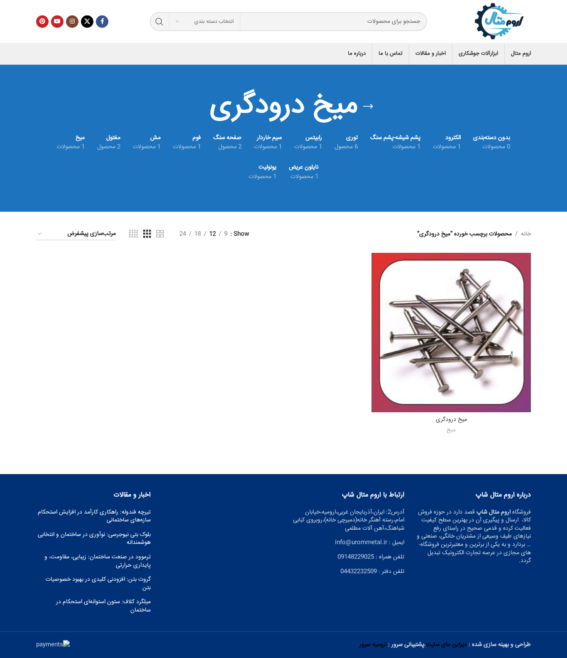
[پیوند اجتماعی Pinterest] (42, 21)
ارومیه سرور (372, 644)
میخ (451, 431)
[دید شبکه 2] (160, 234)
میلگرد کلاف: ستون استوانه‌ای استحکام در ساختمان (103, 606)
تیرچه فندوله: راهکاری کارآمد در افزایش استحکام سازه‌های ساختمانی (94, 517)
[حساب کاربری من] (36, 54)
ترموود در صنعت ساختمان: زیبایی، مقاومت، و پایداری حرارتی (97, 561)
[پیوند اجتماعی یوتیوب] (57, 21)
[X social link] (87, 21)
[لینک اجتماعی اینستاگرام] (72, 21)
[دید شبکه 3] (147, 234)
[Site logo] (500, 22)
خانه (526, 234)
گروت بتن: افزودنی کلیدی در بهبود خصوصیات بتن (98, 584)
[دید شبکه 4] (133, 234)
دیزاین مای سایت (446, 644)
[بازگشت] (368, 106)
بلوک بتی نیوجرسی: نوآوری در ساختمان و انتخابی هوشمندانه (94, 539)
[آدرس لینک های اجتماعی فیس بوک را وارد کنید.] (102, 21)
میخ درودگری (451, 419)
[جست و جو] (159, 21)
